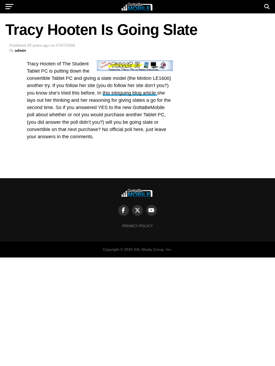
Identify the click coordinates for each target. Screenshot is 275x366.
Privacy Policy (137, 226)
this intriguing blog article (130, 93)
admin (20, 50)
